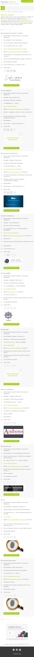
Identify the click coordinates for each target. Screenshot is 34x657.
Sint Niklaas (15, 506)
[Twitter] (13, 650)
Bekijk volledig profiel (11, 85)
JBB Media (16, 653)
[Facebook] (17, 650)
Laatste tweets (8, 123)
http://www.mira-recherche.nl (14, 172)
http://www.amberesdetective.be (15, 408)
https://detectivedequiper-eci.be (15, 466)
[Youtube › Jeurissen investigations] (14, 255)
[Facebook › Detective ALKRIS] (8, 308)
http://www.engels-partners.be (14, 51)
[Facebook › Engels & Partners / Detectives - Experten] (8, 71)
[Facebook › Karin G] (8, 537)
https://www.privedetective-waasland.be (17, 519)
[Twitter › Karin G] (5, 537)
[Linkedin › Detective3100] (11, 365)
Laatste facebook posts (10, 64)
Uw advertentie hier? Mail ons (17, 639)
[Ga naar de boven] (31, 85)
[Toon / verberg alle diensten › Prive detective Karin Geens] (18, 585)
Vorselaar (12, 396)
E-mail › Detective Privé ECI (10, 463)
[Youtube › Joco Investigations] (14, 129)
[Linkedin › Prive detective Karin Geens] (11, 595)
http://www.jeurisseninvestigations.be (16, 235)
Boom (11, 97)
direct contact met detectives (24, 21)
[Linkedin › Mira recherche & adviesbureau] (11, 192)
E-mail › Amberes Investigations (11, 405)
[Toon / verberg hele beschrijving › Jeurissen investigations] (18, 238)
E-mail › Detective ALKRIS (10, 288)
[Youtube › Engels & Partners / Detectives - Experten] (14, 71)
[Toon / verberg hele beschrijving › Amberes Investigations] (18, 411)
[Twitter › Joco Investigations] (5, 129)
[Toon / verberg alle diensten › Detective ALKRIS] (18, 298)
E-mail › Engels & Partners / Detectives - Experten (15, 48)
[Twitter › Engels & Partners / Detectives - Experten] (5, 71)
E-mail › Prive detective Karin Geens (12, 576)
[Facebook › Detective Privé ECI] (8, 482)
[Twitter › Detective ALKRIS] (5, 308)
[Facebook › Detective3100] (8, 365)
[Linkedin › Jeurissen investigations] (11, 255)
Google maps (19, 40)
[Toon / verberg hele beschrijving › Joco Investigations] (18, 112)
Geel (11, 222)
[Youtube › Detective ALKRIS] (14, 308)
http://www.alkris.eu (12, 291)
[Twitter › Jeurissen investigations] (5, 255)
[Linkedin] (20, 650)
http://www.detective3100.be (14, 348)
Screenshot (25, 51)
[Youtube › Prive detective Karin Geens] (14, 595)
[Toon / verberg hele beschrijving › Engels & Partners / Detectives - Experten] (18, 55)
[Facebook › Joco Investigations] (8, 129)
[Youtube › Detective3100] (14, 365)
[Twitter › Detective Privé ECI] (5, 482)
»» (10, 29)
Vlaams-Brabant (7, 336)
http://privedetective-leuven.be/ (15, 579)
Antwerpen (6, 97)
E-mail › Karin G (7, 516)
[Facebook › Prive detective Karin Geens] (8, 595)
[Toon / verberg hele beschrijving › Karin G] (18, 524)
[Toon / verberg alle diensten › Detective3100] (18, 356)
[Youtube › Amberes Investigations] (14, 423)
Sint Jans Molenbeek (17, 453)
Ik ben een (27, 1)
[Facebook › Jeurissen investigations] (8, 255)
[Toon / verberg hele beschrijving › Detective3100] (18, 351)
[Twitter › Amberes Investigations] (5, 423)
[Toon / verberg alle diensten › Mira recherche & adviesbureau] (18, 179)
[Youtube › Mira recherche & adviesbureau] (14, 192)
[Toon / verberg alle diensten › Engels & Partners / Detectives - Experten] (18, 59)
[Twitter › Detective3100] (5, 365)
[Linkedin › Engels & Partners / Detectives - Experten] (11, 71)
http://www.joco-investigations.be (15, 109)
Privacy (19, 653)
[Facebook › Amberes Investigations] (8, 423)
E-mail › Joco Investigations (10, 106)
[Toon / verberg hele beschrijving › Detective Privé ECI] (18, 470)
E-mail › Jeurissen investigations (11, 232)
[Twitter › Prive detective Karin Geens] (5, 595)
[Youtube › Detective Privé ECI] (14, 482)
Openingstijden (8, 120)
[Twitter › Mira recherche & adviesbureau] (5, 192)
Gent (13, 40)
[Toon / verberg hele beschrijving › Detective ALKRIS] (18, 295)
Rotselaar (14, 336)
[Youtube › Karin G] (14, 537)
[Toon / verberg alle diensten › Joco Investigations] (18, 117)
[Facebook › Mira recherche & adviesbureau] (8, 192)
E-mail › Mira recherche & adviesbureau (13, 169)
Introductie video (21, 64)
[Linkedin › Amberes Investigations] (11, 423)
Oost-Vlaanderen (7, 40)
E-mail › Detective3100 (9, 345)
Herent (13, 567)
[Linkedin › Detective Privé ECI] (11, 482)
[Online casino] (17, 624)
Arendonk (11, 160)
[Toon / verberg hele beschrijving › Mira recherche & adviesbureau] (18, 175)
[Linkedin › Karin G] (11, 537)
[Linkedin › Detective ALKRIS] (11, 308)
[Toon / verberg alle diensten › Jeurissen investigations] (18, 242)
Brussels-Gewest (7, 453)
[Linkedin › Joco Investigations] (11, 129)
